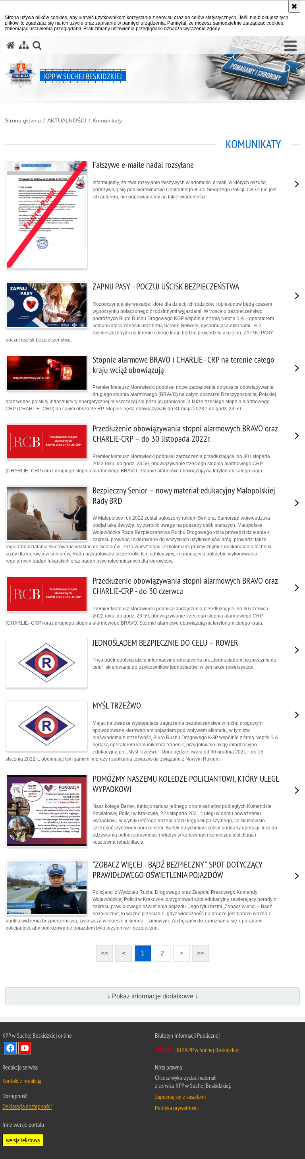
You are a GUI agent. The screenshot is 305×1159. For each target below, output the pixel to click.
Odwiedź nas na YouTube (24, 1048)
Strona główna (23, 120)
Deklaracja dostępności (27, 1106)
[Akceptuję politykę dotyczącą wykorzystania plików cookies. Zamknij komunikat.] (294, 6)
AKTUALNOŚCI (66, 120)
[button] (290, 46)
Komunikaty (107, 120)
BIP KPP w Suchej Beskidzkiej (208, 1050)
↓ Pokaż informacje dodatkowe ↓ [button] (152, 996)
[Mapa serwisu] (24, 45)
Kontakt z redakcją (21, 1081)
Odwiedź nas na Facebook (10, 1048)
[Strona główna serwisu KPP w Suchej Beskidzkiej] (10, 45)
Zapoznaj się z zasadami (180, 1097)
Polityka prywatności (177, 1108)
